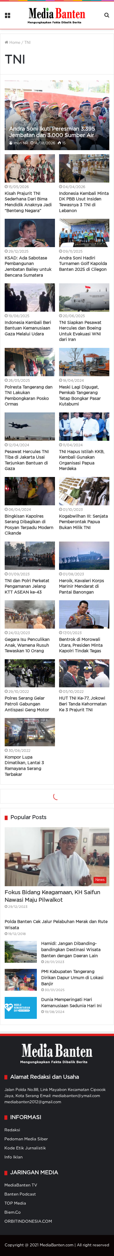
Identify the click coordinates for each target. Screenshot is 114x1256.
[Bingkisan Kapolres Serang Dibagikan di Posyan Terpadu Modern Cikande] (30, 491)
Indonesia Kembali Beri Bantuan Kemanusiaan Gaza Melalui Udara (28, 328)
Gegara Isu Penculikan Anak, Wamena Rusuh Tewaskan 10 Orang (27, 645)
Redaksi (12, 1229)
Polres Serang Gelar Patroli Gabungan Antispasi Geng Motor (27, 704)
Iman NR (20, 143)
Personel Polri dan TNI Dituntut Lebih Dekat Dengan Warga (81, 797)
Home (14, 42)
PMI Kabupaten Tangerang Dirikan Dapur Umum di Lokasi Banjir (72, 1077)
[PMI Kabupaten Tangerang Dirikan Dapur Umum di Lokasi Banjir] (21, 1079)
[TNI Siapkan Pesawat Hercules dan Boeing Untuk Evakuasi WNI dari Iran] (84, 297)
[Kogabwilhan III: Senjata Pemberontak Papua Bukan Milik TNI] (84, 491)
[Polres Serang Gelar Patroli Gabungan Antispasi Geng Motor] (30, 673)
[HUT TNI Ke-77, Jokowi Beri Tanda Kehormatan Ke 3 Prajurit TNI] (84, 673)
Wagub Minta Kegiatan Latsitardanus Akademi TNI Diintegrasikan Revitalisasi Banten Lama (82, 839)
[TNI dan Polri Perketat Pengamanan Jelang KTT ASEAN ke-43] (30, 556)
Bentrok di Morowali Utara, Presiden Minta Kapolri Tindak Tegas (81, 645)
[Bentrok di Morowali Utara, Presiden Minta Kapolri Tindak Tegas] (84, 614)
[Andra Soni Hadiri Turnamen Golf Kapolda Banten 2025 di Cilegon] (84, 233)
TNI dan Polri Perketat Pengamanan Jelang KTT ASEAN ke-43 (27, 586)
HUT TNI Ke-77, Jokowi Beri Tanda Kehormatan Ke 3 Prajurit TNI (83, 704)
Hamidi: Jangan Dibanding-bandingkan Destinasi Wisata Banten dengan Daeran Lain (71, 1049)
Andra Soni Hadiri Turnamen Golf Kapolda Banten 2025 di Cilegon (83, 263)
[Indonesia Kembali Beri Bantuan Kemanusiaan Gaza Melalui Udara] (30, 297)
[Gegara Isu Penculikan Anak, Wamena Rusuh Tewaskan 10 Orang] (30, 614)
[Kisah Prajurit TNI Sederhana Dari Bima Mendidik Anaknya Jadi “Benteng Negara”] (30, 168)
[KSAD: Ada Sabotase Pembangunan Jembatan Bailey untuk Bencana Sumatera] (30, 233)
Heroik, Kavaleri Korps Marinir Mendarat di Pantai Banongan (81, 586)
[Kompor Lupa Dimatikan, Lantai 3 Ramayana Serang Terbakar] (30, 732)
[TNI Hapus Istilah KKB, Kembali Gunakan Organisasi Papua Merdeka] (84, 426)
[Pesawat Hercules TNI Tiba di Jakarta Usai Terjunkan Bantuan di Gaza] (30, 426)
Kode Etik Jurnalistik (25, 1247)
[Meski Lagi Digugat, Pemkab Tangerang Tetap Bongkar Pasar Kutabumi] (84, 362)
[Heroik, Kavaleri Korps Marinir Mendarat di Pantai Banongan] (84, 556)
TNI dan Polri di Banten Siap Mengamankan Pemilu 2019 (82, 733)
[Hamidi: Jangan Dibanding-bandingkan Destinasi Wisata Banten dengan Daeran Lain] (21, 1050)
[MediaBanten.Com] (57, 15)
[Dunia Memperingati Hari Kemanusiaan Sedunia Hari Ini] (21, 1107)
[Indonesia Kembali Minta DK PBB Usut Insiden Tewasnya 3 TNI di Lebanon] (84, 168)
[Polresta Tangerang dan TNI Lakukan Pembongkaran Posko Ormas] (30, 362)
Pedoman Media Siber (26, 1238)
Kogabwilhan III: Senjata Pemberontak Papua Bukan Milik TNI (83, 522)
